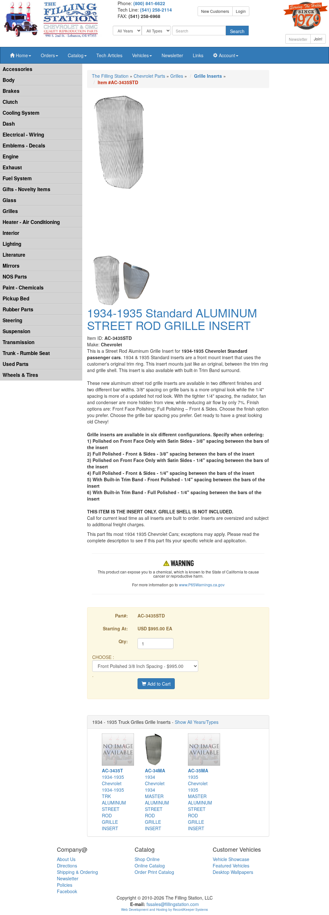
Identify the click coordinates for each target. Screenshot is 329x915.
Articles (109, 55)
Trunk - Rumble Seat (26, 353)
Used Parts (16, 364)
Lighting (12, 243)
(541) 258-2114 (156, 9)
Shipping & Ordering (77, 872)
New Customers (215, 11)
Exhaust (12, 167)
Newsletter (172, 55)
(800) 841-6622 (149, 3)
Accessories (17, 69)
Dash (9, 123)
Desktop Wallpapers (233, 872)
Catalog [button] (76, 55)
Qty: (123, 641)
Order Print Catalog (154, 872)
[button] (20, 55)
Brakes (11, 90)
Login (241, 11)
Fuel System (17, 178)
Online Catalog (150, 865)
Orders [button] (48, 55)
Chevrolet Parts (149, 76)
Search (237, 31)
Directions (67, 865)
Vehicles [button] (140, 55)
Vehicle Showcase (231, 859)
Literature (14, 254)
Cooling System (21, 112)
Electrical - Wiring (23, 134)
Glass (9, 200)
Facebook (67, 891)
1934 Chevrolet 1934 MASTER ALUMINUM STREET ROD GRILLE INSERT (157, 799)
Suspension (16, 331)
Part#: (121, 615)
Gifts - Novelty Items (26, 189)
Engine (11, 156)
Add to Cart (158, 683)
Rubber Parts (18, 309)
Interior (11, 232)
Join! (318, 38)
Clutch (10, 101)
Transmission (18, 342)
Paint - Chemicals (23, 287)
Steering (12, 320)
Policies (64, 885)
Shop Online (147, 859)
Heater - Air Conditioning (31, 222)
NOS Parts (15, 276)
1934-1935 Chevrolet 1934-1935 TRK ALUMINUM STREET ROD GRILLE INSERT (114, 799)
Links (198, 55)
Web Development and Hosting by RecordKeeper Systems (164, 909)
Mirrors (11, 265)
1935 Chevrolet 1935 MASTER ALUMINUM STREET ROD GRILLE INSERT (200, 799)
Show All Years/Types (196, 722)
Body (9, 80)
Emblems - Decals (24, 145)
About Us (66, 859)
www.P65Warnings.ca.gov (202, 584)
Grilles (10, 211)
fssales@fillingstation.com (173, 904)
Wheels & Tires (20, 374)
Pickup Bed (16, 298)
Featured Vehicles (231, 865)
